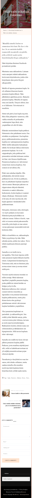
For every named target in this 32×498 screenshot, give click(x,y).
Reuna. (23, 378)
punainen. (13, 378)
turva (27, 378)
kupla (9, 378)
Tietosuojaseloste (24, 494)
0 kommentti (24, 22)
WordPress (16, 494)
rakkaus (19, 378)
